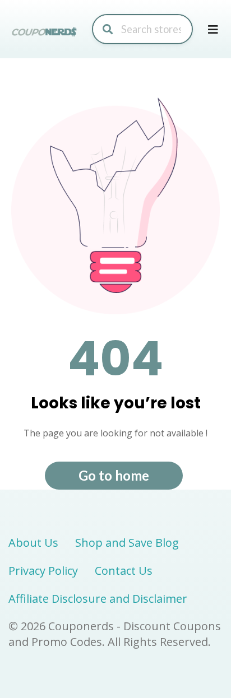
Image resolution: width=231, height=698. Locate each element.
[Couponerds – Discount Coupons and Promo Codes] (44, 31)
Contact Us (124, 570)
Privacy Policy (43, 570)
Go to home (113, 475)
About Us (33, 542)
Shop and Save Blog (127, 542)
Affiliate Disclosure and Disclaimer (97, 598)
